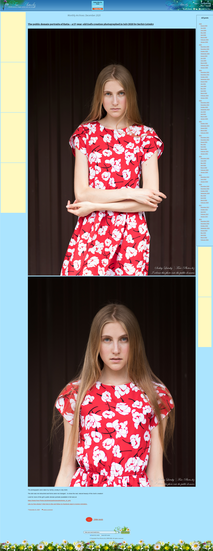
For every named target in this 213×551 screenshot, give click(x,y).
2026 (200, 24)
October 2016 (204, 226)
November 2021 (205, 139)
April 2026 (203, 35)
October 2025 (204, 51)
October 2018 (204, 191)
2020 (200, 156)
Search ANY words (105, 535)
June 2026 (203, 30)
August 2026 (204, 25)
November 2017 (205, 207)
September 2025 (205, 53)
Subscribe (98, 9)
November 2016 (205, 223)
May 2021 (203, 144)
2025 (200, 44)
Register (208, 5)
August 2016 (204, 230)
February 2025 (205, 65)
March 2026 (204, 37)
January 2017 (204, 216)
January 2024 (204, 98)
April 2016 (203, 235)
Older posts (95, 519)
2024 (200, 70)
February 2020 (205, 170)
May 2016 (203, 233)
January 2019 (204, 181)
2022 (200, 121)
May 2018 (203, 195)
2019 (200, 175)
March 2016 (204, 237)
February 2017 (205, 214)
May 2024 (203, 88)
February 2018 (205, 202)
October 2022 (204, 123)
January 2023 (204, 119)
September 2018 (205, 193)
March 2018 (204, 200)
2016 (200, 219)
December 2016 (205, 221)
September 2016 (205, 228)
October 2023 (204, 107)
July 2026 (203, 28)
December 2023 (205, 102)
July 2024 (203, 84)
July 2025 (203, 58)
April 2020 (203, 165)
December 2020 (205, 158)
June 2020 (203, 160)
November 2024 (205, 74)
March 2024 (204, 93)
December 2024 (205, 72)
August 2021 (204, 142)
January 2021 (204, 153)
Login (202, 5)
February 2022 (205, 132)
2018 (200, 184)
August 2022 (204, 128)
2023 (200, 100)
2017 (200, 205)
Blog (196, 9)
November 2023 (205, 105)
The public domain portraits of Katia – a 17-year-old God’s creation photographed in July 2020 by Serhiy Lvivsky (91, 24)
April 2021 (203, 146)
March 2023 (204, 116)
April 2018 (203, 198)
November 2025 (205, 49)
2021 (200, 135)
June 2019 (203, 179)
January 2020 (204, 172)
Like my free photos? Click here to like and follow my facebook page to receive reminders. (57, 504)
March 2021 (204, 149)
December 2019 (205, 177)
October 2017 (204, 209)
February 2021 (205, 151)
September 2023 (205, 109)
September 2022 (205, 126)
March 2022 (204, 130)
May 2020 (203, 163)
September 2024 (205, 79)
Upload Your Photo (206, 9)
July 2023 (203, 112)
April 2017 (203, 212)
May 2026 (203, 32)
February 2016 (205, 240)
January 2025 (204, 67)
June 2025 (203, 60)
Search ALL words (95, 535)
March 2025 (204, 63)
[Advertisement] (13, 37)
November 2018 (205, 188)
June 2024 (203, 86)
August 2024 (204, 81)
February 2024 (205, 95)
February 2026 (205, 39)
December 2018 (205, 186)
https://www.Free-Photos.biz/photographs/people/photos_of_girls (49, 500)
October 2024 (204, 77)
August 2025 (204, 56)
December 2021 (205, 137)
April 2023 (203, 114)
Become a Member (187, 9)
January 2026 (204, 42)
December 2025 (205, 46)
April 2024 (203, 91)
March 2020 (204, 167)
